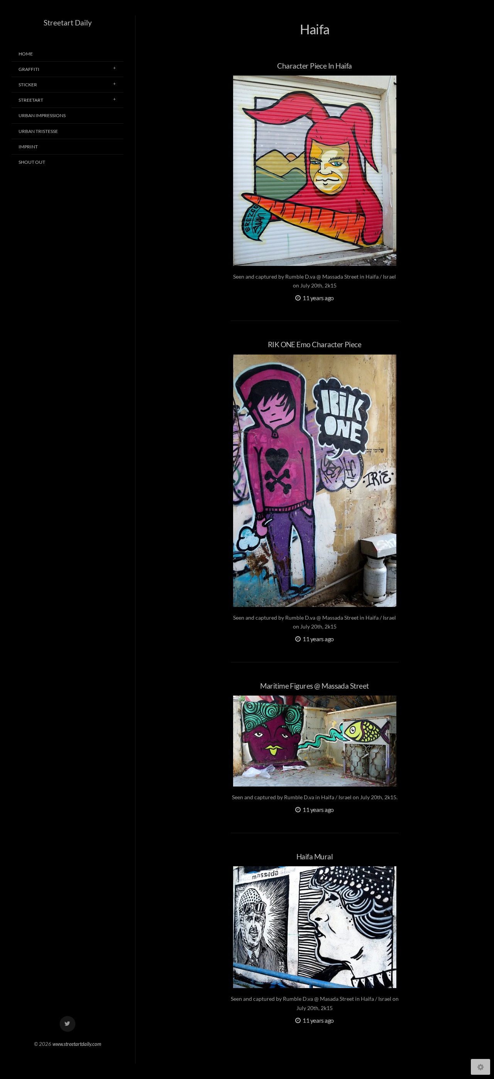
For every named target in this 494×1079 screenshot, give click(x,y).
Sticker (28, 84)
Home (26, 54)
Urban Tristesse (38, 131)
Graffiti (29, 69)
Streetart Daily (68, 22)
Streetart (31, 100)
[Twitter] (68, 1024)
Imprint (28, 147)
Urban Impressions (42, 115)
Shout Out (32, 162)
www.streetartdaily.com (76, 1044)
